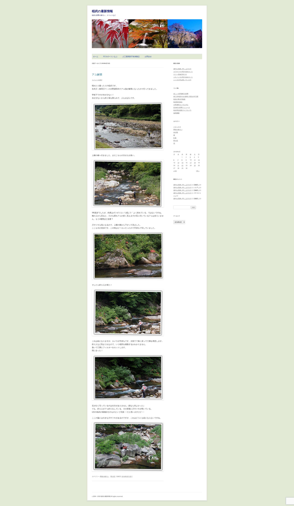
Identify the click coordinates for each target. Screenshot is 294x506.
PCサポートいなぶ (110, 56)
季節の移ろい (104, 476)
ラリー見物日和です (180, 74)
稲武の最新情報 (102, 11)
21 (178, 165)
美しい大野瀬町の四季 (180, 94)
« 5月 (175, 171)
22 (182, 165)
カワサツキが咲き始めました (183, 72)
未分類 (175, 132)
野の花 (112, 476)
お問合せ (148, 56)
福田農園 (176, 113)
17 (190, 163)
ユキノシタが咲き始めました (183, 77)
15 (182, 163)
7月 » (197, 171)
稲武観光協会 (177, 102)
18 (195, 163)
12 (199, 160)
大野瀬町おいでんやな (180, 105)
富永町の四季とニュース (181, 107)
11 (195, 160)
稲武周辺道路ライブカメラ (182, 110)
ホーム (95, 56)
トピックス (177, 127)
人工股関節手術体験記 (131, 56)
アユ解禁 (97, 74)
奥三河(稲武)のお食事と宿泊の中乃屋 (185, 96)
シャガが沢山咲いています (182, 80)
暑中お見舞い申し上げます (182, 69)
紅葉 (174, 138)
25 (195, 165)
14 (178, 163)
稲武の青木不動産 (179, 99)
